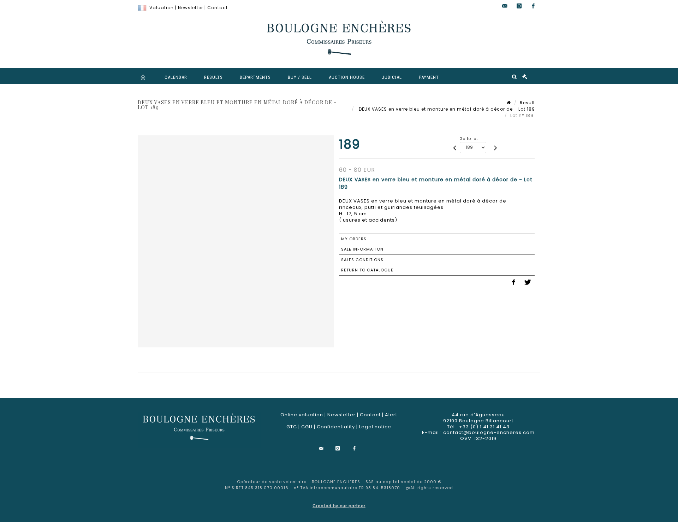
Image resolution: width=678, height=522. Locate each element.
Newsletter (190, 8)
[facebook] (533, 6)
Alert (391, 414)
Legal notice (375, 426)
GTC (291, 426)
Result (527, 103)
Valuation (161, 8)
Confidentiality (336, 426)
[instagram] (519, 6)
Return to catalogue (367, 270)
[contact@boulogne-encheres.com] (505, 6)
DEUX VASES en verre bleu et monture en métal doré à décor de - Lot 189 (446, 109)
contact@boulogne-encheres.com (489, 432)
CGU (307, 426)
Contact (217, 8)
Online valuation (301, 414)
